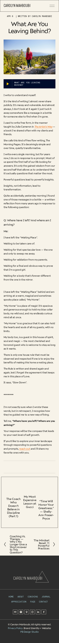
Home (11, 597)
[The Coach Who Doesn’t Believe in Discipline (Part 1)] (13, 490)
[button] (49, 482)
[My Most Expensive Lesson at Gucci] (29, 489)
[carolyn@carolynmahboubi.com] (15, 612)
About (20, 597)
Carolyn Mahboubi (17, 5)
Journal (46, 597)
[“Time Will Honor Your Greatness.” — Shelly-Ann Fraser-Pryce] (46, 491)
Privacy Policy (15, 628)
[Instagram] (32, 612)
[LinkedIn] (38, 612)
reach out (24, 448)
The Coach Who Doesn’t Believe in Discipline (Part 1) (13, 507)
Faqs (32, 602)
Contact (43, 602)
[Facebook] (44, 612)
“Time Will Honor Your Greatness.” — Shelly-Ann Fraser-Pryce (46, 509)
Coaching (33, 597)
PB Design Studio (29, 631)
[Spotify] (21, 612)
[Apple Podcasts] (26, 612)
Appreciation (18, 602)
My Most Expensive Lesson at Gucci (29, 502)
